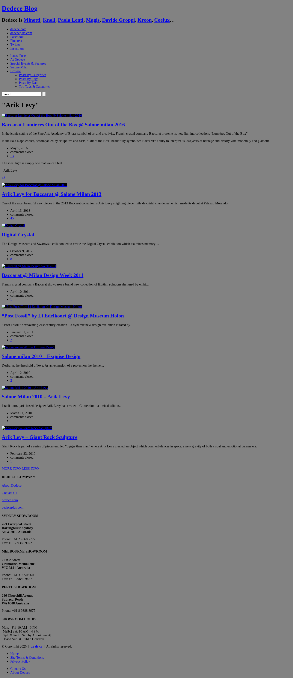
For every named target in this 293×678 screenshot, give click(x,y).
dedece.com (18, 29)
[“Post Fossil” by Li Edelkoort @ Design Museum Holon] (42, 306)
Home (14, 653)
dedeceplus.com (21, 33)
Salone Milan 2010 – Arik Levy (36, 396)
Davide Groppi (118, 20)
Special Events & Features (28, 63)
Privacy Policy (20, 661)
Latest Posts (18, 55)
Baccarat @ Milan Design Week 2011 (42, 275)
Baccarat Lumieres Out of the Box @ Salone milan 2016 (63, 124)
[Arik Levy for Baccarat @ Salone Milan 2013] (34, 185)
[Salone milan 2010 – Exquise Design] (28, 347)
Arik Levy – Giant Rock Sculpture (39, 437)
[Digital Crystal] (13, 225)
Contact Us (9, 493)
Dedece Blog (20, 8)
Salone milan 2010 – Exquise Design (41, 356)
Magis (93, 20)
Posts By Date (28, 83)
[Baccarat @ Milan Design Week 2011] (29, 266)
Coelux (162, 20)
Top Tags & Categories (34, 86)
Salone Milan (19, 67)
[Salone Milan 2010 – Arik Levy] (25, 388)
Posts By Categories (32, 75)
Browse (15, 71)
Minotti (32, 20)
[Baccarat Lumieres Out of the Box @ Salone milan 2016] (42, 115)
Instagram (17, 48)
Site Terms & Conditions (27, 657)
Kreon (144, 20)
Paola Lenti (70, 20)
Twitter (15, 44)
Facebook (17, 37)
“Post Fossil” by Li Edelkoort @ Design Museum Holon (63, 316)
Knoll (49, 20)
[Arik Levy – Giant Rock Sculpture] (27, 428)
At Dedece (17, 59)
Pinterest (16, 40)
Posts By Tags (28, 79)
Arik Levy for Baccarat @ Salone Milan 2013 (51, 194)
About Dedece (11, 485)
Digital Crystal (18, 234)
